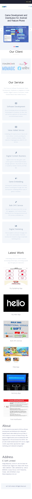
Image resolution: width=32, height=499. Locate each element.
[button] (28, 2)
